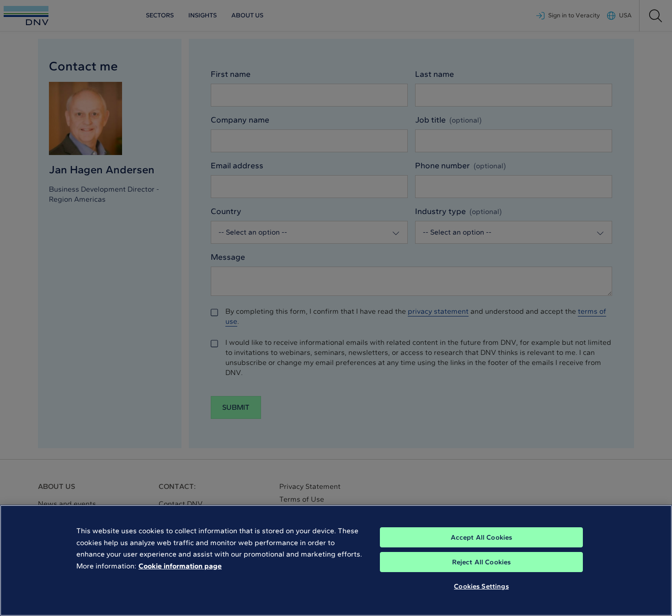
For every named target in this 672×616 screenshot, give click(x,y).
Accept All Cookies (481, 537)
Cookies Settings (481, 586)
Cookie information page (180, 566)
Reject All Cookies (481, 562)
